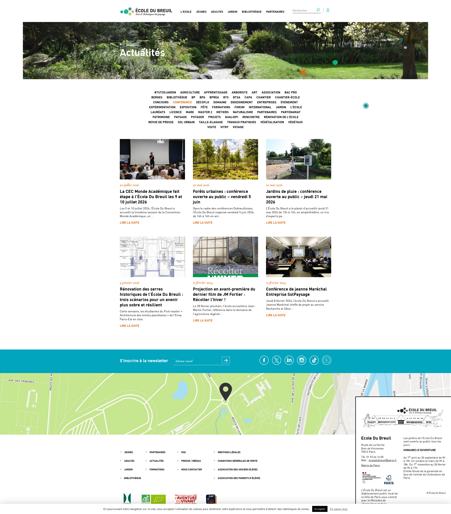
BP (193, 97)
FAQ (183, 452)
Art (254, 92)
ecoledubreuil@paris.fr (383, 460)
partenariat (291, 112)
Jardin (232, 11)
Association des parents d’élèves (239, 478)
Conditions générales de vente (237, 460)
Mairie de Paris (370, 465)
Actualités (132, 44)
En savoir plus (339, 508)
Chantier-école (287, 97)
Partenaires (275, 11)
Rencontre (251, 117)
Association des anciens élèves (238, 469)
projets (214, 117)
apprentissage (215, 92)
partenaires (267, 112)
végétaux (295, 122)
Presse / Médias (191, 460)
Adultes (217, 11)
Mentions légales (229, 452)
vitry (224, 127)
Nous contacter (191, 469)
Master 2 (205, 112)
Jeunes (201, 11)
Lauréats (158, 112)
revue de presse (161, 122)
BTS (226, 97)
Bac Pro (291, 92)
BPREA (214, 97)
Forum (239, 107)
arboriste (240, 92)
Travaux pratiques (241, 122)
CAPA (248, 97)
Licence (175, 112)
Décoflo (202, 102)
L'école (296, 107)
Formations (221, 107)
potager (197, 117)
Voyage (238, 127)
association (271, 92)
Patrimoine (161, 117)
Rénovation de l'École (281, 117)
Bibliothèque (252, 11)
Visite (211, 127)
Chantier (263, 97)
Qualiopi (231, 117)
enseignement (242, 102)
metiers (222, 112)
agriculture (190, 92)
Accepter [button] (319, 508)
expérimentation (162, 107)
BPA (202, 97)
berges (156, 97)
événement (289, 102)
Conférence (182, 102)
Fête (204, 107)
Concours (161, 102)
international (260, 107)
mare (190, 112)
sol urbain (186, 122)
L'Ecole (186, 11)
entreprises (266, 102)
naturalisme (243, 112)
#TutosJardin (165, 92)
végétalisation (272, 122)
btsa (236, 97)
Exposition (188, 107)
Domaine (219, 102)
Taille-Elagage (211, 122)
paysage (180, 117)
